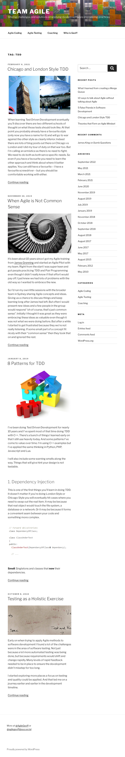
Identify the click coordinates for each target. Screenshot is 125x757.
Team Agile (29, 11)
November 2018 (86, 216)
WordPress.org (85, 340)
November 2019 (86, 192)
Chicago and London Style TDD (38, 69)
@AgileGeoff (21, 725)
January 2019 (85, 210)
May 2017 (83, 253)
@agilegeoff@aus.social (19, 729)
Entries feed (84, 328)
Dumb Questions (102, 142)
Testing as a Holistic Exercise (35, 598)
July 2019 (83, 204)
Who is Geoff (70, 32)
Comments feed (86, 334)
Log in (81, 322)
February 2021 (85, 180)
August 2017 (84, 241)
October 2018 (85, 223)
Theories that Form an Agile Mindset (96, 123)
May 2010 (83, 271)
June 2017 (83, 247)
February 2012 (85, 265)
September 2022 (87, 162)
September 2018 (87, 229)
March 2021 (84, 174)
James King (84, 142)
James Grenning (24, 262)
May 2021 (83, 168)
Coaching (53, 32)
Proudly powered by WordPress (23, 749)
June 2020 (83, 186)
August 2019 (84, 198)
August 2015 (84, 259)
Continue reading (18, 182)
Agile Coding (15, 32)
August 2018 (84, 235)
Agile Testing (35, 32)
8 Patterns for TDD (26, 363)
